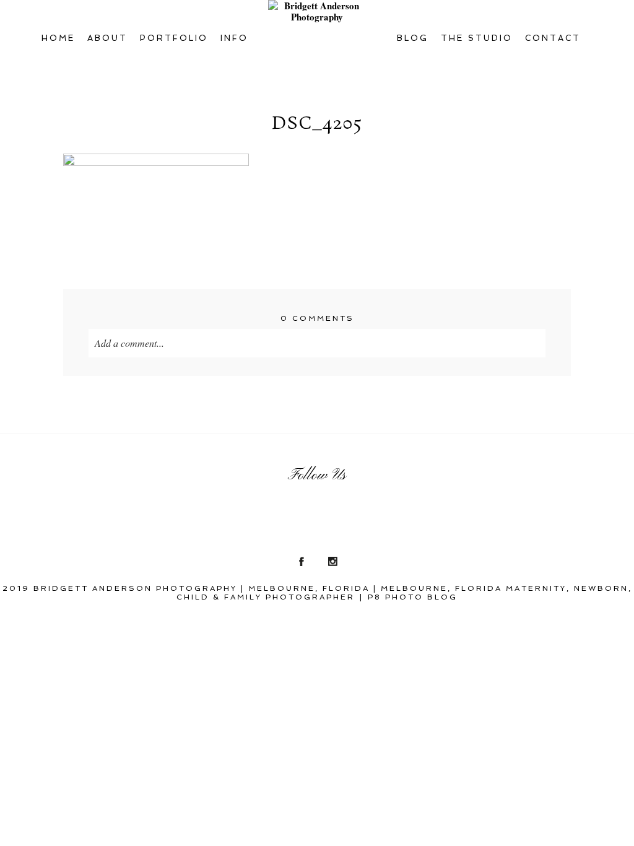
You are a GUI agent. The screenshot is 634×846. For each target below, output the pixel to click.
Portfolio (174, 38)
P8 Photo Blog (413, 597)
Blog (412, 38)
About (107, 38)
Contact (553, 38)
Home (58, 38)
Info (234, 38)
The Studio (477, 38)
